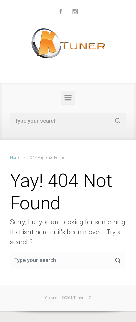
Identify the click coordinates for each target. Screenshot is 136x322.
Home (15, 157)
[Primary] (68, 98)
